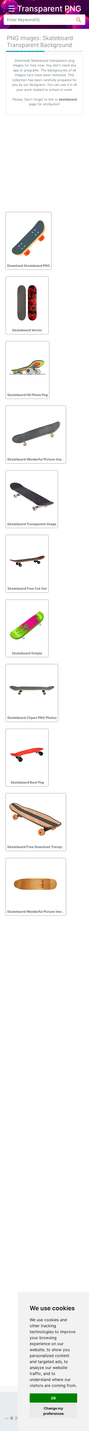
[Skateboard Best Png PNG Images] (27, 754)
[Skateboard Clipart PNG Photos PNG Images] (32, 689)
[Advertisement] (44, 162)
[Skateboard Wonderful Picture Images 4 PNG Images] (35, 883)
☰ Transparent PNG (44, 8)
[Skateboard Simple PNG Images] (27, 625)
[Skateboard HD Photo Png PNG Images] (27, 366)
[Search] (78, 19)
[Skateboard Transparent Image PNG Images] (32, 496)
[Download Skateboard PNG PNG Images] (28, 237)
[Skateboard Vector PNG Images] (27, 302)
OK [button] (53, 1398)
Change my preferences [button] (53, 1411)
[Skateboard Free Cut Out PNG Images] (27, 560)
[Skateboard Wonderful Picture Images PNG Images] (35, 431)
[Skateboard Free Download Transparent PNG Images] (35, 818)
